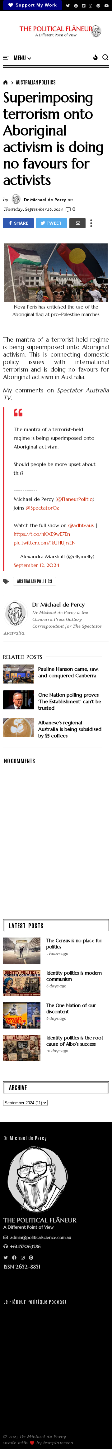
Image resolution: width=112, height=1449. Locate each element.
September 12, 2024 (36, 565)
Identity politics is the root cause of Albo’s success (74, 1041)
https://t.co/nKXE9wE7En (42, 534)
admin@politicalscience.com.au (40, 1237)
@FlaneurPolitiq (75, 499)
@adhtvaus (81, 525)
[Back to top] (97, 1434)
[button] (22, 58)
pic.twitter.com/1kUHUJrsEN (45, 543)
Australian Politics (36, 82)
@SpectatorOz (42, 508)
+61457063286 (25, 1246)
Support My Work (36, 4)
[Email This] (77, 223)
